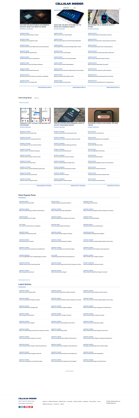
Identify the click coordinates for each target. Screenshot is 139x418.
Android (66, 8)
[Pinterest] (24, 407)
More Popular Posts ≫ (24, 280)
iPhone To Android (24, 102)
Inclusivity (69, 401)
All (75, 7)
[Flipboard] (32, 407)
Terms (98, 401)
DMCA (62, 404)
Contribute (85, 401)
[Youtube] (29, 407)
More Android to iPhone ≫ (44, 185)
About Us (45, 401)
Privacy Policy (92, 401)
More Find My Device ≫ (113, 185)
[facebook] (19, 407)
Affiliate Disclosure (48, 404)
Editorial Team (62, 401)
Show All (37, 98)
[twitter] (22, 407)
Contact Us (56, 404)
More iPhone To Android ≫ (78, 185)
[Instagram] (27, 407)
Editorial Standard (53, 401)
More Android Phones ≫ (45, 87)
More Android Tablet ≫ (79, 87)
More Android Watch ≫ (113, 87)
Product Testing (77, 401)
